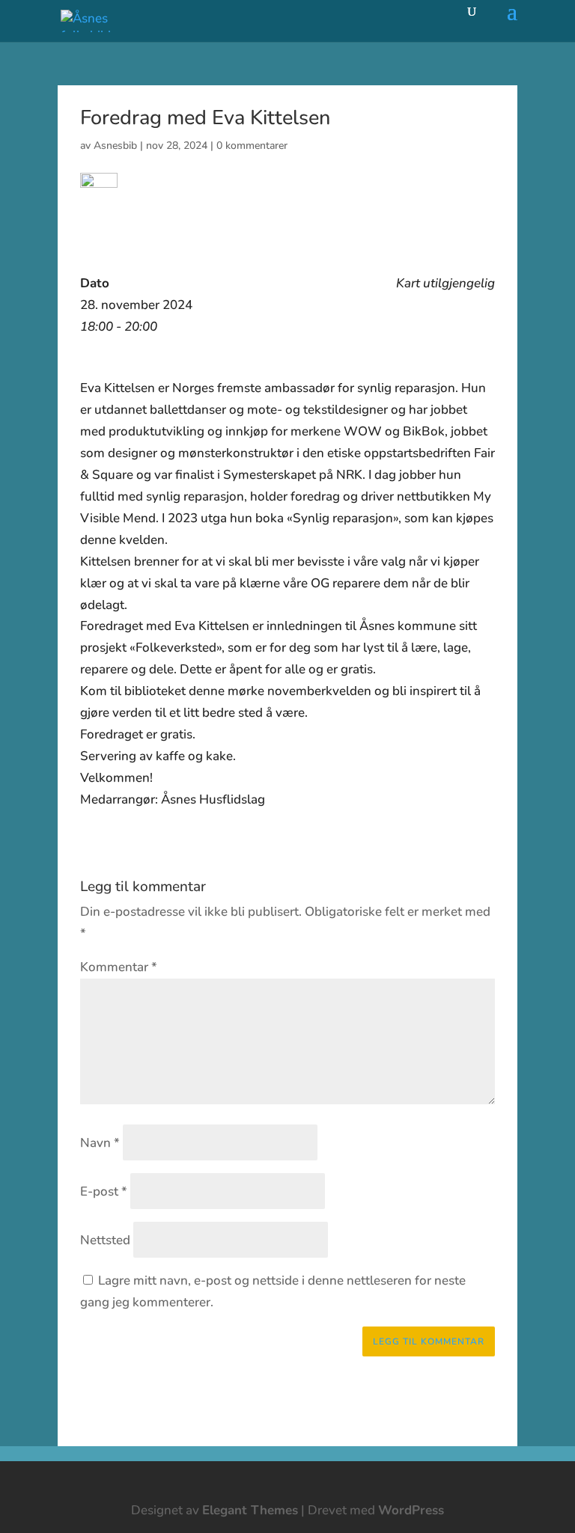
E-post (103, 1191)
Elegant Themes (250, 1510)
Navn (100, 1142)
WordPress (411, 1510)
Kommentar (118, 967)
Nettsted (105, 1240)
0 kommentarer (252, 145)
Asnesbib (115, 145)
